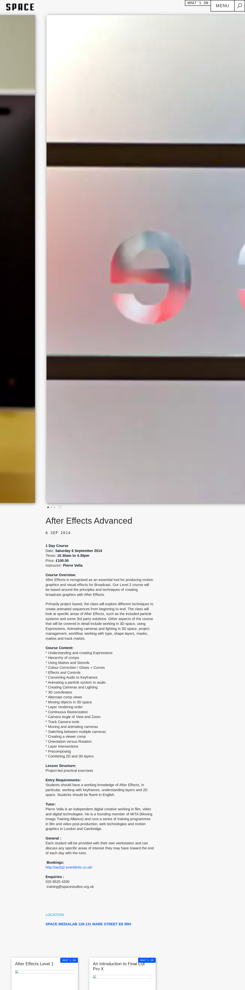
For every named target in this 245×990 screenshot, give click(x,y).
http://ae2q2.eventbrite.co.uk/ (70, 867)
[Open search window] (240, 5)
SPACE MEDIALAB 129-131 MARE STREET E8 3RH (88, 924)
